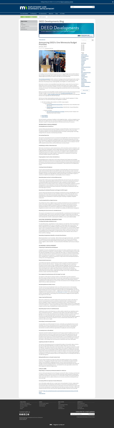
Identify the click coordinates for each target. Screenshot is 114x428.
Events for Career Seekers (43, 403)
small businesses (84, 76)
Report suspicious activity (66, 2)
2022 (83, 50)
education (83, 62)
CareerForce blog (61, 405)
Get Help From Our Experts (82, 404)
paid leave (83, 75)
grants (82, 65)
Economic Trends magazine (25, 403)
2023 (83, 48)
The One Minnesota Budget (44, 79)
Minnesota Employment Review (25, 404)
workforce (83, 85)
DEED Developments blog (62, 404)
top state (83, 78)
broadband (83, 57)
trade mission (83, 79)
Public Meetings (42, 405)
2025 (83, 46)
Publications (23, 27)
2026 (83, 45)
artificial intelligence (85, 56)
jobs (82, 71)
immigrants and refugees (86, 67)
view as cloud (85, 90)
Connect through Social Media (82, 405)
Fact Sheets (22, 407)
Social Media (23, 24)
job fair (82, 68)
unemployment (84, 80)
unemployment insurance (86, 82)
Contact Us (80, 401)
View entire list (42, 39)
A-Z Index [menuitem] (62, 13)
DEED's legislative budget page (54, 94)
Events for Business (42, 404)
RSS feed (84, 93)
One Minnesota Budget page (67, 93)
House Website (44, 115)
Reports (21, 408)
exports (82, 64)
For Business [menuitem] (33, 13)
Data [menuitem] (56, 13)
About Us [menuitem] (51, 13)
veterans (82, 83)
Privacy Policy (79, 407)
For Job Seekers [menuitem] (24, 13)
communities (83, 60)
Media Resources (24, 29)
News (22, 23)
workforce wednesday (85, 86)
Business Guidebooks (23, 405)
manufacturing (84, 74)
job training (83, 69)
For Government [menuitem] (43, 13)
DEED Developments (25, 26)
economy (83, 61)
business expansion (85, 58)
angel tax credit (84, 54)
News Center (24, 21)
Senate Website (44, 116)
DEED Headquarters (81, 403)
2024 (83, 47)
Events (40, 401)
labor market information (86, 72)
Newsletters (60, 407)
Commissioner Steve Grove (49, 48)
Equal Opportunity (80, 408)
